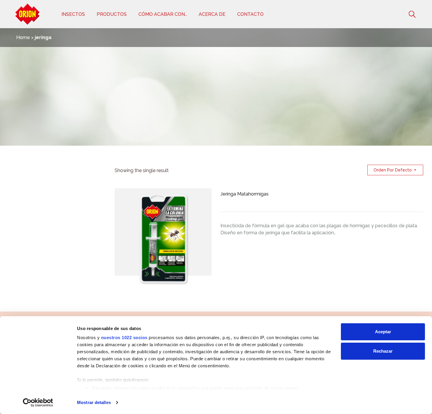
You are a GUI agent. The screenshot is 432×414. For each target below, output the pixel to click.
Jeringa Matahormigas (244, 194)
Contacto (250, 14)
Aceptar (383, 331)
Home (23, 37)
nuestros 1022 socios (124, 337)
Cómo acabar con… (162, 14)
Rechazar (383, 351)
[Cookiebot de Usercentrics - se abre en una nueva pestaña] (38, 402)
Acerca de (212, 14)
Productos (112, 14)
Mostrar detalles (94, 402)
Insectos (73, 14)
